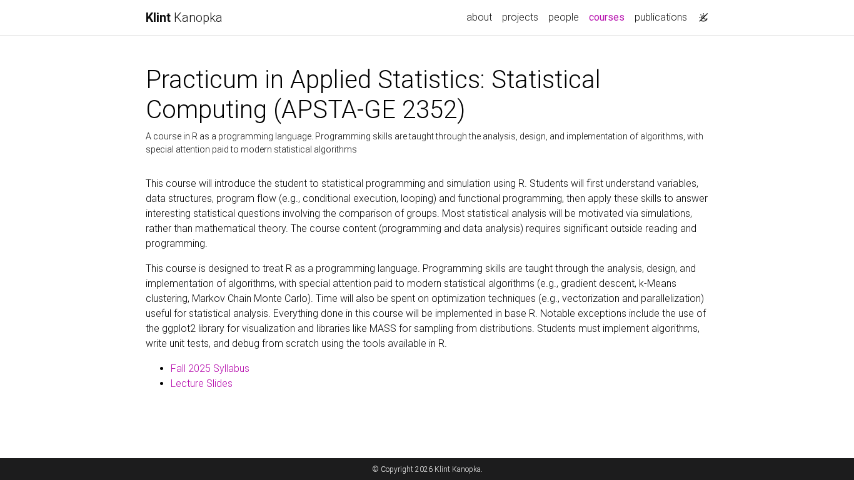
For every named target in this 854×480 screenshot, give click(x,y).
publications (661, 17)
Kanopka (184, 17)
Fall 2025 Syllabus (210, 368)
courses (609, 17)
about (479, 17)
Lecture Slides (202, 383)
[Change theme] (700, 13)
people (563, 17)
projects (520, 17)
